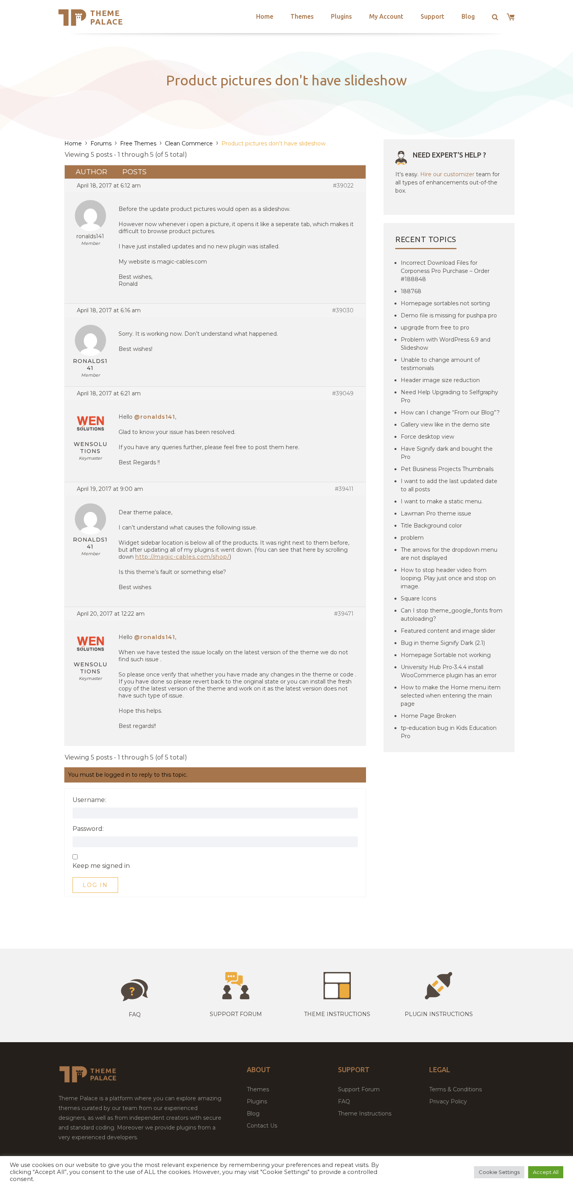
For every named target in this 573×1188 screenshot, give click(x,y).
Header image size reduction (440, 380)
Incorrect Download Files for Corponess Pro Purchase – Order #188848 (445, 271)
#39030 (343, 310)
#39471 (344, 613)
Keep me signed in (101, 865)
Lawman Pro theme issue (436, 513)
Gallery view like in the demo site (445, 424)
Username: (89, 800)
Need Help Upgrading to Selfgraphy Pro (449, 396)
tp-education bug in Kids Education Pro (449, 732)
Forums (100, 143)
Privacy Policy (448, 1101)
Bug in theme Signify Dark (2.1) (443, 642)
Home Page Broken (428, 715)
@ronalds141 (154, 416)
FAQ (344, 1101)
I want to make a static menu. (442, 501)
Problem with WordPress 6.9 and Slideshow (445, 343)
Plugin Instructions (439, 1014)
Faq (135, 1014)
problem (412, 537)
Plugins (341, 16)
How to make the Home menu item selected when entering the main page (450, 695)
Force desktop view (427, 436)
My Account (386, 16)
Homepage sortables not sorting (445, 303)
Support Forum (236, 1014)
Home (264, 16)
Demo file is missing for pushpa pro (449, 315)
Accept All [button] (546, 1172)
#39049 (343, 393)
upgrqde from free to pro (435, 327)
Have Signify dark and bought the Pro (447, 452)
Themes (302, 16)
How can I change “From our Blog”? (450, 412)
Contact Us (262, 1125)
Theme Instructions (364, 1113)
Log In (95, 885)
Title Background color (431, 525)
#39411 (344, 488)
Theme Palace (106, 17)
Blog (468, 16)
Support (432, 16)
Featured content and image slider (448, 630)
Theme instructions (337, 1014)
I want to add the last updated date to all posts (449, 485)
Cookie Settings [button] (499, 1172)
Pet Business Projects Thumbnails (447, 469)
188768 (411, 291)
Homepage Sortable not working (446, 655)
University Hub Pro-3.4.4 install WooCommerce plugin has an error (449, 671)
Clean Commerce (189, 143)
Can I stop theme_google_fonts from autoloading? (451, 614)
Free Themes (138, 143)
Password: (88, 828)
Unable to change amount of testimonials (440, 364)
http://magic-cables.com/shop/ (182, 556)
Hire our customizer (447, 174)
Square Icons (418, 598)
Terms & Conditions (455, 1089)
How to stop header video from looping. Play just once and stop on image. (448, 578)
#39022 (343, 185)
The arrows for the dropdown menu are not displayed (449, 553)
